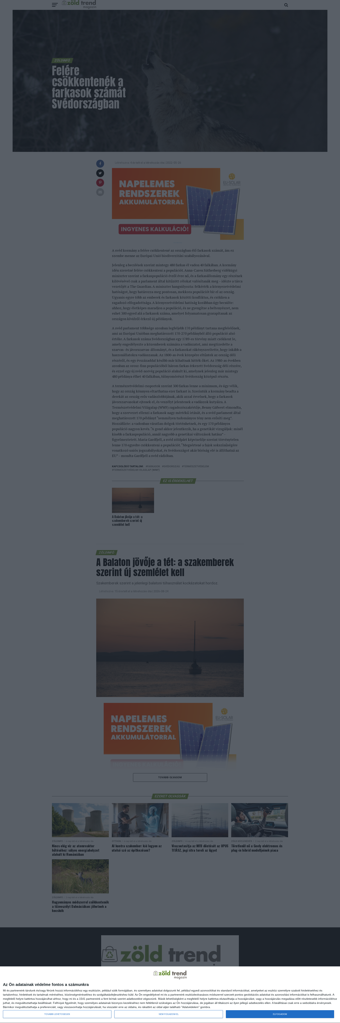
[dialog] (170, 995)
